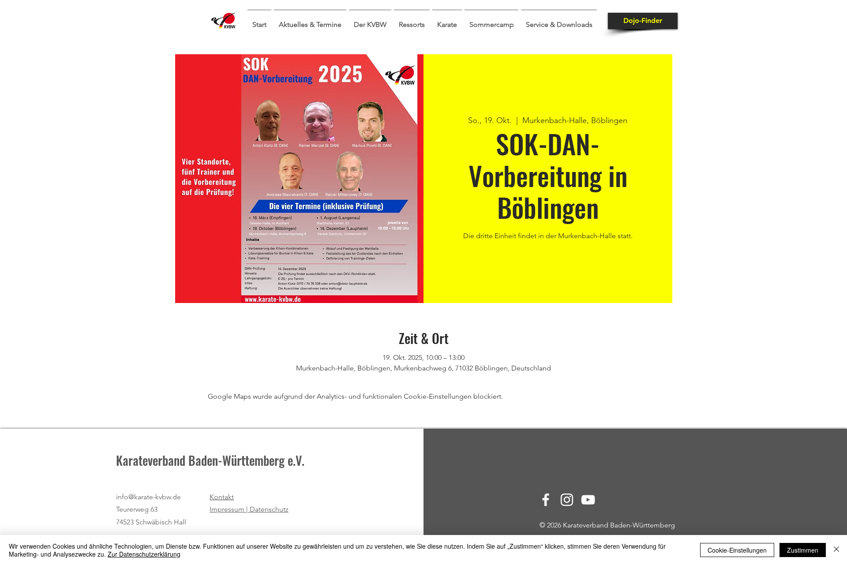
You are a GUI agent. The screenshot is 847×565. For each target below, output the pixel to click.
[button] (310, 21)
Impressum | (230, 509)
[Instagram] (566, 499)
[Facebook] (545, 499)
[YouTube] (588, 499)
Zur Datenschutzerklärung (144, 554)
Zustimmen (802, 550)
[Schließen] (836, 550)
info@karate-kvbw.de (148, 497)
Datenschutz (269, 509)
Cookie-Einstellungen (737, 550)
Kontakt (222, 497)
